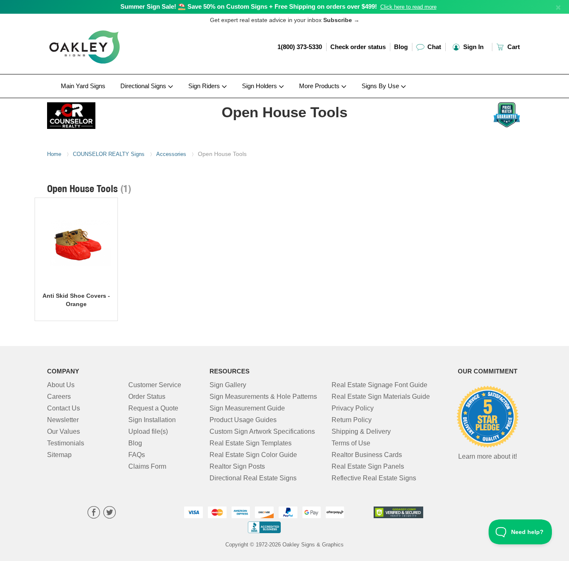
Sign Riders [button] (205, 85)
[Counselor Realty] (102, 113)
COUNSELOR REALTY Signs (109, 154)
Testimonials (65, 443)
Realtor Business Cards (367, 454)
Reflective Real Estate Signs (374, 478)
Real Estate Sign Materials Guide (381, 396)
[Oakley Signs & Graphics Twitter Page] (109, 513)
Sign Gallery (228, 384)
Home (54, 154)
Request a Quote (153, 408)
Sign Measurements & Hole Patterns (263, 396)
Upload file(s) (148, 431)
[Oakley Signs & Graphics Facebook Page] (94, 513)
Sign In (473, 46)
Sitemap (59, 454)
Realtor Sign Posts (237, 466)
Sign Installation (152, 419)
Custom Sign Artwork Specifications (262, 431)
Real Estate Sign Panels (368, 466)
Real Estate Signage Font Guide (379, 384)
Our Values (63, 431)
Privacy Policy (353, 408)
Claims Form (147, 466)
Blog (401, 46)
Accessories (171, 154)
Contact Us (63, 408)
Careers (59, 396)
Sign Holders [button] (260, 85)
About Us (61, 384)
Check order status (358, 46)
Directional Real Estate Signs (253, 478)
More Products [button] (320, 85)
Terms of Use (351, 443)
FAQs (136, 454)
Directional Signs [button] (144, 85)
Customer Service (154, 384)
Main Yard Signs (83, 85)
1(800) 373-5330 (299, 46)
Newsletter (63, 419)
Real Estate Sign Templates (251, 443)
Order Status (146, 396)
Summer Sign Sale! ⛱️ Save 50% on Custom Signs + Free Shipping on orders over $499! (248, 6)
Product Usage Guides (243, 419)
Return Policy (352, 419)
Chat (433, 46)
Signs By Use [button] (381, 85)
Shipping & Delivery (361, 431)
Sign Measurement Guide (247, 408)
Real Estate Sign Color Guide (253, 454)
